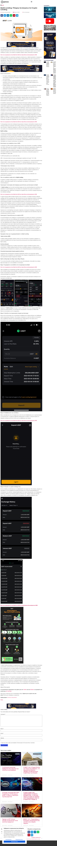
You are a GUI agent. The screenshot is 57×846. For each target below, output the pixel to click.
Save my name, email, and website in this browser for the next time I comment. (18, 742)
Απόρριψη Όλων (19, 839)
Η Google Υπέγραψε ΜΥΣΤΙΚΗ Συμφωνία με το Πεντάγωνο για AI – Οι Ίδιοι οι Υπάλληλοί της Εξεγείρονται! (10, 794)
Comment (3, 714)
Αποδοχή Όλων (14, 841)
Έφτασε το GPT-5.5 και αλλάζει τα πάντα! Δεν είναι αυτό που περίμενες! (10, 820)
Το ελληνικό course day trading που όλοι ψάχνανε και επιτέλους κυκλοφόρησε (10, 769)
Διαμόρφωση (8, 839)
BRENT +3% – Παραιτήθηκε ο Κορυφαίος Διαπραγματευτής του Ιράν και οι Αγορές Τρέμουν (31, 821)
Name (2, 728)
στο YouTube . (9, 691)
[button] (31, 2)
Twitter (25, 689)
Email (2, 733)
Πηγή (2, 699)
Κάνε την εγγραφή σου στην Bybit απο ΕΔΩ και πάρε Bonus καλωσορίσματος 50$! (19, 54)
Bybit (3, 5)
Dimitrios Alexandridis (12, 697)
